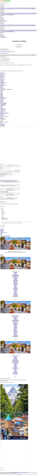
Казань (29, 8)
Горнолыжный (2, 113)
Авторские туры (3, 108)
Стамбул (1, 14)
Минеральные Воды (11, 8)
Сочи (26, 7)
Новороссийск (22, 7)
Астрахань (19, 8)
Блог (1, 122)
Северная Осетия (33, 13)
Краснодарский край (13, 13)
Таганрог (15, 291)
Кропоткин (15, 288)
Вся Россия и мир (15, 316)
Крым (17, 13)
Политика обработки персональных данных (7, 51)
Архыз (1, 92)
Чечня (4, 14)
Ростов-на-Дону (6, 7)
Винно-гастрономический (4, 112)
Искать (10, 165)
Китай (9, 13)
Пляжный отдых (3, 117)
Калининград (2, 13)
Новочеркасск (15, 296)
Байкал (1, 93)
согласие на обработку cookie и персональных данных (19, 472)
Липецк (15, 284)
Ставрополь (33, 7)
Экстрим (1, 114)
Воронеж (18, 7)
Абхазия (1, 90)
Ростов (15, 273)
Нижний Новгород (25, 8)
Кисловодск (6, 8)
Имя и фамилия (2, 174)
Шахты (15, 286)
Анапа (15, 292)
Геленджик (15, 289)
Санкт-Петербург (14, 7)
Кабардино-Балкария (3, 97)
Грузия (1, 95)
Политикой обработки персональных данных (12, 181)
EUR (3, 20)
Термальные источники (4, 116)
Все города (2, 87)
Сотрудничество (3, 124)
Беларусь (1, 94)
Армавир (15, 287)
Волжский (15, 295)
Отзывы (1, 123)
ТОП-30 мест (2, 125)
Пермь (31, 8)
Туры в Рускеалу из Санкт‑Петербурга (6, 89)
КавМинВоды (2, 98)
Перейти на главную (19, 46)
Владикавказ (29, 7)
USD (1, 20)
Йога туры (2, 118)
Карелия (6, 13)
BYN (4, 20)
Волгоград (16, 8)
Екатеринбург (15, 278)
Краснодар (2, 7)
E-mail (1, 175)
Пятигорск (2, 8)
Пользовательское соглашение (9, 180)
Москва (10, 7)
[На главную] (5, 1)
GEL (6, 20)
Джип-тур (2, 115)
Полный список (2, 109)
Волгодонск (15, 293)
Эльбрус (6, 14)
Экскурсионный (3, 111)
